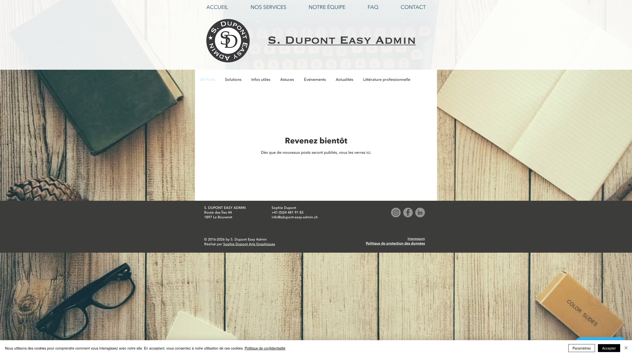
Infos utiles (260, 79)
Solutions (233, 79)
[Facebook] (408, 212)
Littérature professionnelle (386, 79)
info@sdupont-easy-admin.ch (295, 217)
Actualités (344, 79)
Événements (315, 79)
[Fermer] (626, 348)
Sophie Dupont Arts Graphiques (249, 244)
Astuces (287, 79)
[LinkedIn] (420, 212)
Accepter (609, 348)
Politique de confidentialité (265, 348)
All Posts (207, 79)
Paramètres (582, 348)
